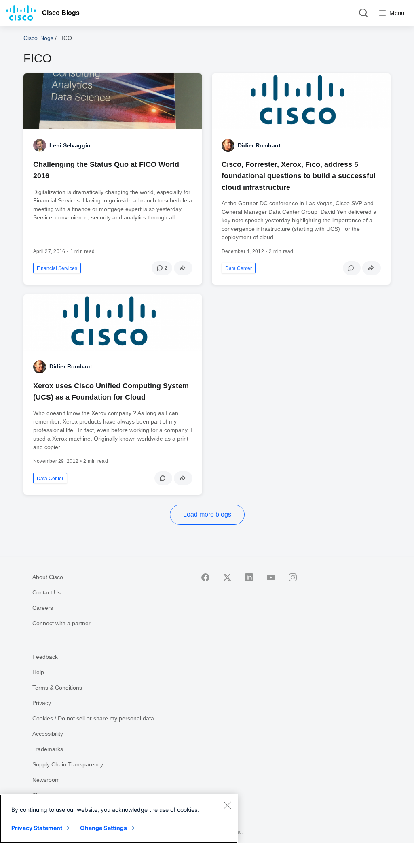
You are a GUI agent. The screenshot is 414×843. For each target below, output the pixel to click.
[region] (119, 818)
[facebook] (205, 577)
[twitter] (227, 577)
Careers (42, 608)
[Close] (227, 805)
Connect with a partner (61, 623)
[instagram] (293, 577)
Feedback (45, 657)
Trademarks (47, 749)
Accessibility (47, 733)
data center (238, 268)
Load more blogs (207, 514)
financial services (57, 268)
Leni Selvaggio (70, 145)
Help (38, 672)
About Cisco (47, 577)
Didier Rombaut (259, 145)
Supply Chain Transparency (67, 764)
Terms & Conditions (57, 687)
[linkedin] (249, 577)
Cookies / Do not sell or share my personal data (93, 718)
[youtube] (271, 577)
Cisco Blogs (61, 12)
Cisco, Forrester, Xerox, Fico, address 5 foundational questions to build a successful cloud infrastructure (299, 175)
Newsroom (46, 780)
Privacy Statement (36, 827)
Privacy (41, 703)
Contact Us (46, 592)
